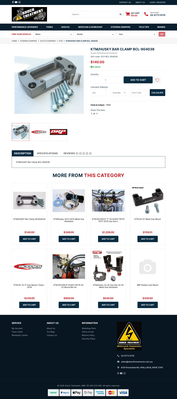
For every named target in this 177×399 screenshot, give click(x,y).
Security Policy (88, 338)
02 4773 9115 (157, 15)
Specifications (47, 153)
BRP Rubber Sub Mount (147, 285)
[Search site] (120, 14)
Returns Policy (88, 335)
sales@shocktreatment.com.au (137, 361)
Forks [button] (49, 27)
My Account (17, 328)
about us (140, 2)
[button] (157, 79)
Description (22, 153)
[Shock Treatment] (29, 14)
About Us (51, 328)
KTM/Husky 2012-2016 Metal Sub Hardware (69, 220)
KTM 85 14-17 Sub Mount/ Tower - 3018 (29, 286)
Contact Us (52, 335)
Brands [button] (161, 27)
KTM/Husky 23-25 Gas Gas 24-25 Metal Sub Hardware (108, 286)
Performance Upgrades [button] (25, 27)
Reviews (70, 153)
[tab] (22, 153)
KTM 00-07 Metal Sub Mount (148, 219)
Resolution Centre (20, 335)
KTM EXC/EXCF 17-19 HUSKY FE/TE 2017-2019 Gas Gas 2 (108, 220)
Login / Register (157, 2)
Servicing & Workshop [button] (90, 27)
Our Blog (51, 332)
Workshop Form (89, 328)
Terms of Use (88, 332)
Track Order (17, 332)
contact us (125, 2)
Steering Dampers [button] (120, 27)
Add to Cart (138, 80)
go (161, 34)
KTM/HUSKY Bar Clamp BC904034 (29, 219)
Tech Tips (144, 27)
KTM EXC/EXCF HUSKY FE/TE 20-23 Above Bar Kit (69, 286)
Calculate (157, 92)
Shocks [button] (65, 27)
